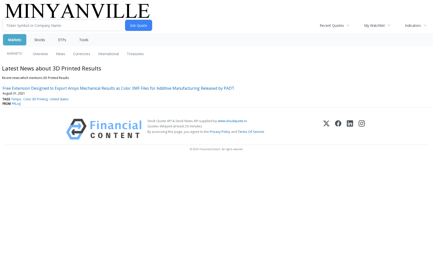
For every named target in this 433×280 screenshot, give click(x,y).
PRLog (16, 104)
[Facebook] (338, 129)
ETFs (62, 39)
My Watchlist (374, 25)
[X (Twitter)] (326, 129)
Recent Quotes (332, 25)
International (108, 53)
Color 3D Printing (35, 99)
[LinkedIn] (350, 129)
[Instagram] (362, 129)
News (60, 53)
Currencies (81, 53)
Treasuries (135, 53)
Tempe (16, 99)
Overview (40, 53)
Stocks (39, 39)
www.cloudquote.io (232, 121)
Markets (14, 39)
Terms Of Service (251, 131)
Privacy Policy (220, 131)
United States (59, 99)
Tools (83, 39)
